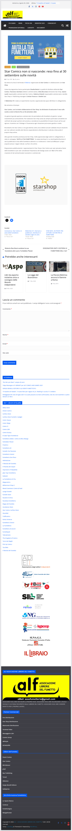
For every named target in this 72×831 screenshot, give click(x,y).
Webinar (28, 82)
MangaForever (7, 813)
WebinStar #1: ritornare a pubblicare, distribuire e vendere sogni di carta (33, 233)
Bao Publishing (7, 773)
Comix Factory (7, 432)
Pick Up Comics (7, 544)
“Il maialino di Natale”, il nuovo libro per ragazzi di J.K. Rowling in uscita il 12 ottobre (29, 391)
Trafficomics (6, 516)
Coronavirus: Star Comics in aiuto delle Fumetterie (13, 232)
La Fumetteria (7, 526)
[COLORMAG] (36, 676)
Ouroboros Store (8, 507)
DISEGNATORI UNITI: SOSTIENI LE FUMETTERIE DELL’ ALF (55, 249)
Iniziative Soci (40, 23)
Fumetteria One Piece (9, 457)
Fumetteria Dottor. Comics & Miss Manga (15, 439)
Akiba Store (6, 408)
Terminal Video (7, 729)
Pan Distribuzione (8, 717)
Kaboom (5, 476)
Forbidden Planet (8, 442)
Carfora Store (7, 414)
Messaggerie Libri (8, 733)
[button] (36, 185)
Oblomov (5, 781)
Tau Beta (5, 547)
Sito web (6, 353)
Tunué (5, 777)
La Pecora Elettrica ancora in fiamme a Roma (59, 277)
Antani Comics (7, 411)
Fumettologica (7, 809)
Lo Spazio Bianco (8, 801)
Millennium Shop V (9, 485)
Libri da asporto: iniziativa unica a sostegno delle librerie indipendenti (11, 280)
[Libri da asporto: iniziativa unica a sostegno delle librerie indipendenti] (13, 262)
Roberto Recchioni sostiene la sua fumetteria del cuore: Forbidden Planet (19, 249)
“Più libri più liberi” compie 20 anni (14, 382)
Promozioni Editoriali (17, 28)
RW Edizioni (6, 765)
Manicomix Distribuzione (11, 725)
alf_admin (17, 79)
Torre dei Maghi (8, 541)
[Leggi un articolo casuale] (67, 25)
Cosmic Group (7, 737)
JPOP (4, 769)
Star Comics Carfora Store (11, 510)
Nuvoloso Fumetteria (9, 501)
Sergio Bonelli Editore (9, 785)
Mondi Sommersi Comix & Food (12, 488)
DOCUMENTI (41, 28)
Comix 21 (5, 426)
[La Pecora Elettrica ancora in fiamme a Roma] (59, 262)
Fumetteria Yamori (8, 454)
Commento (7, 309)
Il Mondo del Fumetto (9, 463)
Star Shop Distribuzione (10, 721)
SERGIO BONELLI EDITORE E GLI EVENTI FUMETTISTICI (19, 388)
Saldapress (6, 789)
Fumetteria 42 (7, 448)
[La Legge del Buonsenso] (36, 262)
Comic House (7, 420)
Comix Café (6, 429)
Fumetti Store (7, 494)
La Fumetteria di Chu (9, 479)
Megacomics (6, 482)
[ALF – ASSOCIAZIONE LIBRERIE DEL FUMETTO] (5, 25)
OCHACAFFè (6, 745)
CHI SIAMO (12, 23)
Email (5, 344)
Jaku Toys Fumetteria (9, 473)
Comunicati (52, 23)
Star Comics (6, 761)
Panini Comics (7, 757)
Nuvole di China (8, 498)
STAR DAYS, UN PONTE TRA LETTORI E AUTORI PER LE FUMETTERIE (54, 233)
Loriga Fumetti (7, 491)
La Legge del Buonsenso (33, 276)
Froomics (5, 445)
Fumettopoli (6, 532)
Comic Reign (6, 423)
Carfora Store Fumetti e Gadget (12, 417)
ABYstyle (5, 741)
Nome (5, 335)
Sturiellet (5, 513)
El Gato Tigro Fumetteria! (10, 435)
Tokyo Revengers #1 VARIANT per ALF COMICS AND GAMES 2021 (23, 385)
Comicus (5, 805)
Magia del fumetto (8, 504)
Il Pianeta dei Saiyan (9, 467)
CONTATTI (31, 28)
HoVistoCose (6, 460)
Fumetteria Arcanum (9, 529)
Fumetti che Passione (9, 451)
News (20, 23)
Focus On (28, 23)
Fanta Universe (7, 519)
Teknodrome (6, 535)
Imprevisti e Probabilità (10, 470)
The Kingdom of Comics (10, 538)
